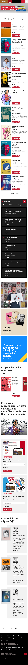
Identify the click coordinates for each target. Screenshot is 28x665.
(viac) (19, 546)
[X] (13, 644)
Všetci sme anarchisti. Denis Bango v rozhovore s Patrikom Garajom (19, 75)
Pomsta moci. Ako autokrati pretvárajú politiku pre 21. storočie (14, 270)
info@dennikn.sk (19, 627)
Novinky (4, 19)
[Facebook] (6, 644)
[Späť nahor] (25, 654)
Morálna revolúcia (10, 245)
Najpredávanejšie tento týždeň (17, 19)
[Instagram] (2, 644)
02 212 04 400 (18, 629)
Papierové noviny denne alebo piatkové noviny (13, 497)
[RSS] (19, 644)
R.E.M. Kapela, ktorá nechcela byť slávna (18, 579)
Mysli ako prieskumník (11, 237)
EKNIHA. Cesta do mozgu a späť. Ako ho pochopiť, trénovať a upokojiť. (19, 41)
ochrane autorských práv (13, 659)
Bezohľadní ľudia (16, 160)
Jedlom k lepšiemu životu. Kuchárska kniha (19, 613)
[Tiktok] (17, 644)
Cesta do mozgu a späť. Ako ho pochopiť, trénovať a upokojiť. (19, 144)
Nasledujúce (26, 373)
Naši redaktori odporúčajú (9, 520)
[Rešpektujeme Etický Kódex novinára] (9, 654)
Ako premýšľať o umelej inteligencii (18, 177)
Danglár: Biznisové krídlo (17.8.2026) (18, 91)
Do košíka (15, 35)
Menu (26, 1)
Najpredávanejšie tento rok (11, 369)
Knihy (4, 204)
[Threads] (11, 644)
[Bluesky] (9, 644)
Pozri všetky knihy (14, 193)
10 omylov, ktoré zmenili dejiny (18, 126)
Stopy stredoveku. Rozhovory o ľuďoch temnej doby (19, 109)
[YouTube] (4, 644)
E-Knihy (11, 204)
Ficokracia (14, 377)
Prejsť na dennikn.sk (19, 1)
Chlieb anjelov (16, 548)
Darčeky (18, 204)
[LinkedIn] (15, 644)
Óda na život (15, 57)
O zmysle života (16, 23)
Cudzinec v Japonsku (10, 229)
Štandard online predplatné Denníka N (12, 460)
